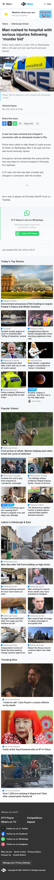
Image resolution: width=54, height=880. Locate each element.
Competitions (34, 817)
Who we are (6, 852)
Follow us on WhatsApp (17, 839)
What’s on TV (8, 822)
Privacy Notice (34, 852)
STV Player (7, 817)
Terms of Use (20, 852)
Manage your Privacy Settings (16, 863)
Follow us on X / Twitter (17, 828)
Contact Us (6, 855)
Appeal (31, 822)
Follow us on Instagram (17, 844)
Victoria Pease (9, 105)
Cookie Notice (19, 855)
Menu (9, 4)
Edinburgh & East (20, 24)
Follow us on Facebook (17, 834)
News (5, 24)
